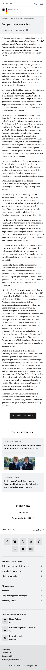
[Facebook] (8, 541)
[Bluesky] (16, 541)
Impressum (6, 649)
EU (6, 271)
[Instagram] (32, 541)
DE (3, 3)
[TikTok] (40, 541)
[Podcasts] (32, 549)
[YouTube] (24, 549)
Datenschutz (6, 653)
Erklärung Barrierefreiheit (11, 660)
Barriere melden (7, 656)
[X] (24, 541)
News (13, 18)
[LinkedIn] (16, 549)
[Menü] (41, 3)
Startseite (5, 18)
